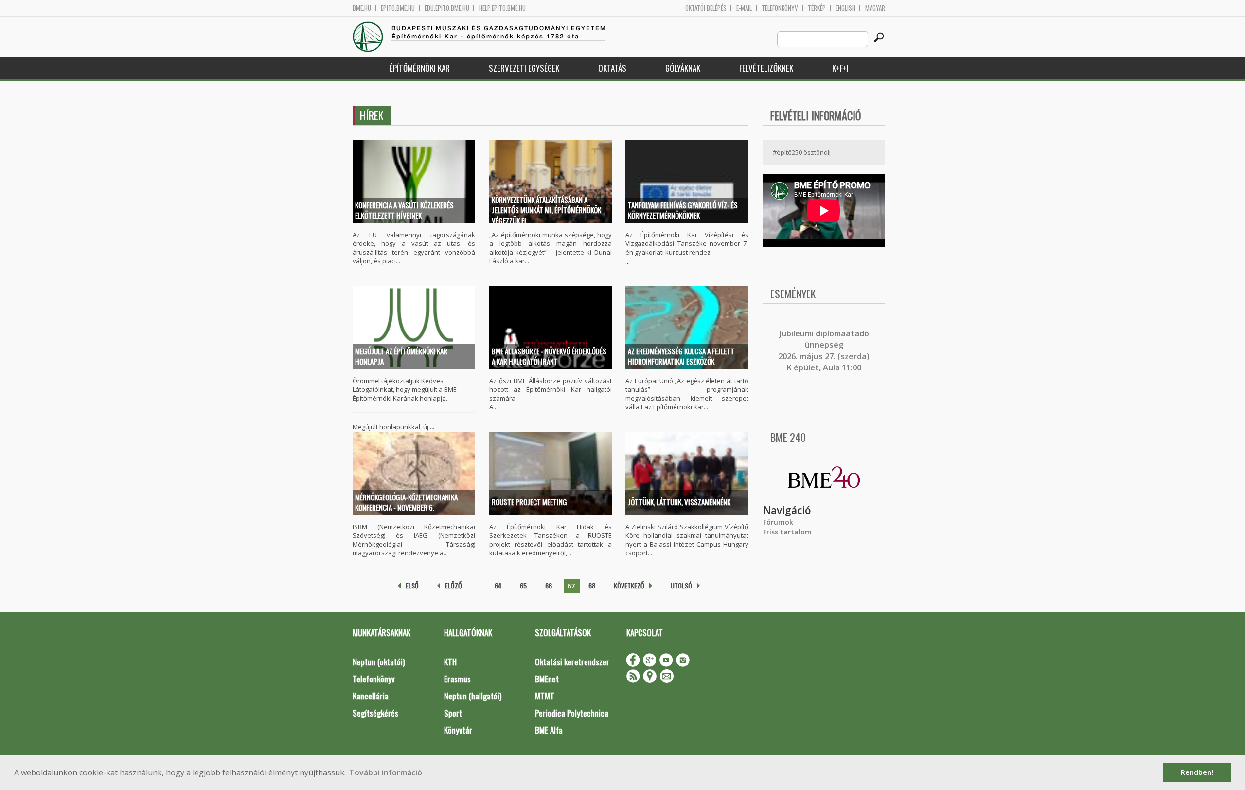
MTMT (544, 696)
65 (523, 585)
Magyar (875, 8)
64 (498, 585)
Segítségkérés (375, 713)
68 (591, 585)
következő (629, 585)
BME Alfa (549, 730)
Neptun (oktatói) (379, 662)
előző (453, 585)
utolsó (681, 585)
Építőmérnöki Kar (420, 68)
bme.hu (362, 8)
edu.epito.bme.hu (447, 8)
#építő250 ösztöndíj (802, 152)
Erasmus (457, 679)
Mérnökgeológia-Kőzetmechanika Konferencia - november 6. (406, 502)
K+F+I (840, 68)
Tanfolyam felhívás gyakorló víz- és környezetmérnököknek (683, 210)
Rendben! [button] (1197, 772)
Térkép (817, 8)
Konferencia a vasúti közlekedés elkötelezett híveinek (404, 210)
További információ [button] (385, 772)
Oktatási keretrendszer (572, 662)
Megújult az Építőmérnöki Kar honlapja (401, 356)
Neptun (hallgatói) (472, 696)
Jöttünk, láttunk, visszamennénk (679, 501)
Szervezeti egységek (524, 68)
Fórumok (778, 522)
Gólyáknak (682, 68)
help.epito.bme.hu (502, 8)
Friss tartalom (787, 531)
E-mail (744, 8)
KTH (450, 662)
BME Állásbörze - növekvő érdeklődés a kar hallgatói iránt (549, 356)
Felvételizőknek (766, 68)
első (412, 585)
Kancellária (371, 696)
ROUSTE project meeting (529, 501)
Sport (453, 713)
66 (548, 585)
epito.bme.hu (398, 8)
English (845, 8)
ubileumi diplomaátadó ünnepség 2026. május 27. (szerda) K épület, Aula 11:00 (824, 350)
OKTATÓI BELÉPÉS (706, 8)
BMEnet (547, 679)
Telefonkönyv (780, 8)
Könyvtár (458, 730)
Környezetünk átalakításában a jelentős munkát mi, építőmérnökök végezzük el (546, 210)
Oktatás (612, 68)
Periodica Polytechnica (571, 713)
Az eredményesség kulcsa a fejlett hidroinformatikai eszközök (681, 356)
